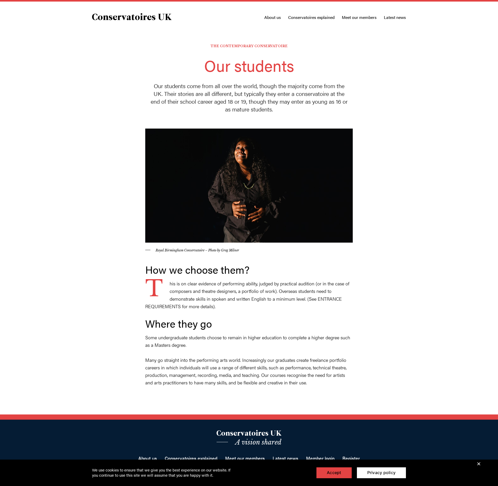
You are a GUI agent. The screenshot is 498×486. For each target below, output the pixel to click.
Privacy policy (381, 472)
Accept (334, 472)
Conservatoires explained (311, 17)
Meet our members (359, 17)
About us (272, 17)
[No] (478, 463)
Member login (320, 458)
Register (351, 458)
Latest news (395, 17)
